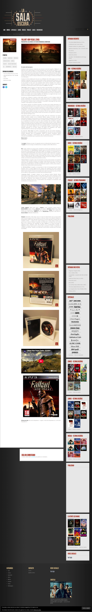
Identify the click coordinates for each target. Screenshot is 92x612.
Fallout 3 (57, 69)
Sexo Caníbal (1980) (73, 272)
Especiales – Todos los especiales (76, 355)
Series (33, 30)
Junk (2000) (71, 282)
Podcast (29, 30)
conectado (33, 456)
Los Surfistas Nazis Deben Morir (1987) (77, 284)
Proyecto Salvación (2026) (74, 62)
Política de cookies (37, 609)
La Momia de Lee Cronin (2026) (76, 44)
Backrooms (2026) (7, 80)
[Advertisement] (41, 435)
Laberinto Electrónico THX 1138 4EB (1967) (78, 48)
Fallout (5, 63)
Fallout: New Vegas (12, 63)
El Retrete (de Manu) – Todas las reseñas (78, 547)
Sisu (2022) (5, 78)
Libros (19, 30)
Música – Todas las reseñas (74, 459)
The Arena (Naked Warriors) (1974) (10, 73)
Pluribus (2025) (72, 291)
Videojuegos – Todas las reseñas (76, 136)
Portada (4, 34)
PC (3, 66)
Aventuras (10, 58)
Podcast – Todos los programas (76, 209)
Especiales (14, 30)
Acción (4, 58)
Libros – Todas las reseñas (74, 429)
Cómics (8, 30)
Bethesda (16, 58)
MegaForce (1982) (73, 60)
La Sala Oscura (30, 42)
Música (24, 30)
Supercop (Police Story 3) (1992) (76, 278)
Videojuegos (40, 30)
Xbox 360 (14, 66)
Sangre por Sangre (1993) (74, 270)
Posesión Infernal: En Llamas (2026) (77, 46)
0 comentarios (47, 42)
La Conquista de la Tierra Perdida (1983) (78, 289)
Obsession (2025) (72, 52)
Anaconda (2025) (72, 280)
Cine (4, 30)
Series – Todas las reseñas (74, 173)
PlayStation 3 (8, 66)
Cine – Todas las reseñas (74, 99)
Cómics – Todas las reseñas (75, 392)
